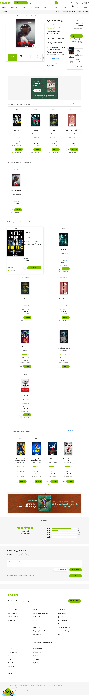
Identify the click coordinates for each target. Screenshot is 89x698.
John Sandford (25, 399)
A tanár (52, 459)
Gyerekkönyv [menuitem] (13, 7)
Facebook (38, 652)
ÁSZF (34, 638)
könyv (17, 109)
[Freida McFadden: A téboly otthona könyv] (36, 448)
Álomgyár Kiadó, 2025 (51, 25)
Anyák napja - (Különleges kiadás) (64, 347)
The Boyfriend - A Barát (68, 459)
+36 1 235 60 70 (12, 613)
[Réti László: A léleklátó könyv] (25, 336)
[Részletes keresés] (30, 2)
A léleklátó (25, 347)
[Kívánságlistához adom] (81, 32)
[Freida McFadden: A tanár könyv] (52, 448)
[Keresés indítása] (56, 2)
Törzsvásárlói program (69, 11)
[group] (12, 57)
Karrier (35, 620)
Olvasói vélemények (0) (61, 27)
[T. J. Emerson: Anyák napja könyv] (64, 336)
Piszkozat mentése (60, 570)
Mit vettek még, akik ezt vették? (19, 104)
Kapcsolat (11, 666)
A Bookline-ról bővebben (40, 613)
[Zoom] (34, 46)
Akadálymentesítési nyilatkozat (42, 643)
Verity (54, 130)
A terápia (35, 130)
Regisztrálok (64, 2)
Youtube (37, 663)
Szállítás (10, 659)
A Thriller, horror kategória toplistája (19, 222)
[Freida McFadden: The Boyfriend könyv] (68, 448)
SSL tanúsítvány (13, 687)
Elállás (10, 673)
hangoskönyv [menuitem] (35, 7)
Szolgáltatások (12, 652)
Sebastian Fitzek (35, 134)
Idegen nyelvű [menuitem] (56, 7)
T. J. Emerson (63, 350)
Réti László (25, 350)
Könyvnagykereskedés (39, 631)
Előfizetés (85, 11)
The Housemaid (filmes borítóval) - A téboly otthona (20, 459)
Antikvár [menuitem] (45, 7)
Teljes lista (75, 103)
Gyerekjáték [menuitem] (68, 7)
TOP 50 (60, 634)
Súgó (9, 670)
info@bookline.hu (13, 617)
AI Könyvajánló (21, 3)
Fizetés (10, 656)
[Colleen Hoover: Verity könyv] (54, 120)
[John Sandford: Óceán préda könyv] (25, 385)
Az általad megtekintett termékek (19, 163)
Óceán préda (25, 395)
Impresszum (36, 624)
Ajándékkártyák (62, 617)
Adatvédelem (37, 634)
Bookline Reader (62, 620)
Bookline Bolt (12, 620)
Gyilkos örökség (16, 190)
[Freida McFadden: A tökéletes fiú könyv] (17, 120)
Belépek (71, 2)
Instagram (38, 656)
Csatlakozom (74, 601)
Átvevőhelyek (12, 663)
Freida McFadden (16, 134)
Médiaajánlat (37, 627)
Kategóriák (5, 11)
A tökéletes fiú (17, 130)
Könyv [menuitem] (4, 7)
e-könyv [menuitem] (24, 7)
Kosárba (77, 36)
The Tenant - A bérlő (72, 130)
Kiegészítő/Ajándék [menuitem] (81, 7)
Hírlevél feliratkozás (64, 627)
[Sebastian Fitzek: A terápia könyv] (35, 120)
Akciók (79, 11)
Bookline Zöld (37, 617)
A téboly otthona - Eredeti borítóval (36, 459)
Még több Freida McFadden (22, 431)
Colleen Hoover (54, 134)
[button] (43, 57)
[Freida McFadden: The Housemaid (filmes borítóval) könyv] (21, 448)
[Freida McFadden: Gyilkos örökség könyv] (25, 33)
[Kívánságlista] (77, 3)
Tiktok (37, 659)
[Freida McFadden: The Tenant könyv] (72, 120)
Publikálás (75, 570)
